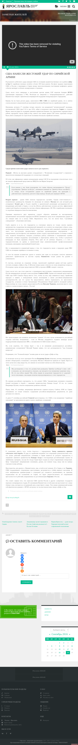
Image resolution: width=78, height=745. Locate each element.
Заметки (9, 1)
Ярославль (18, 6)
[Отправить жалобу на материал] (7, 505)
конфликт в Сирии (34, 513)
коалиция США (66, 513)
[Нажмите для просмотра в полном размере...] (39, 164)
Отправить (26, 582)
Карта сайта (46, 695)
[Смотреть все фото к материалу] (70, 497)
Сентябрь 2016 (60, 634)
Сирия (41, 513)
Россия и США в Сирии (35, 516)
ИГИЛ (74, 513)
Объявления (8, 697)
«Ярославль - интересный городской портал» (31, 740)
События (7, 695)
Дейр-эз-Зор (48, 513)
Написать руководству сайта (13, 725)
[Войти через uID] (22, 555)
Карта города (8, 722)
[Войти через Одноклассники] (22, 571)
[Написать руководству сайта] (74, 1)
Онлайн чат (46, 708)
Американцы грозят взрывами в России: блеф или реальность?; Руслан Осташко (37, 524)
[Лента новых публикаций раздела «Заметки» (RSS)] (70, 1)
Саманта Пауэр (9, 513)
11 (72, 646)
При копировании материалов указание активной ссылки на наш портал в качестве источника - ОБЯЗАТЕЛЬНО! (39, 742)
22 (59, 652)
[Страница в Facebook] (62, 1)
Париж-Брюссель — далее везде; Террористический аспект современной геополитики (62, 524)
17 (68, 649)
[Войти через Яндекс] (22, 564)
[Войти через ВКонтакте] (22, 558)
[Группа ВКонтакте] (59, 1)
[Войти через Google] (22, 567)
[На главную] (4, 1)
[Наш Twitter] (66, 1)
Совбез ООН (46, 516)
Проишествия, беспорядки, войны (26, 1)
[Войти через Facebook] (22, 561)
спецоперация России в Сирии (21, 513)
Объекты (7, 708)
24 (68, 652)
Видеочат (46, 710)
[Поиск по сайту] (73, 6)
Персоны (7, 710)
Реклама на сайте (48, 697)
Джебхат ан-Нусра (57, 513)
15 (59, 649)
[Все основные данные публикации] (5, 67)
